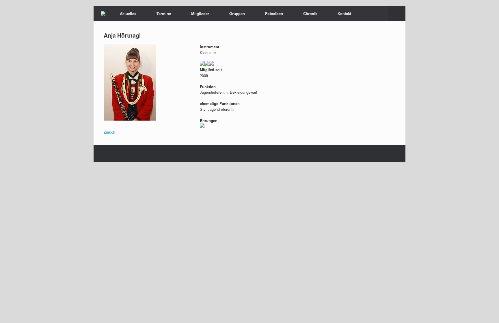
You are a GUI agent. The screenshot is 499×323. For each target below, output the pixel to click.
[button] (396, 13)
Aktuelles (128, 13)
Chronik (310, 13)
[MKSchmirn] (103, 13)
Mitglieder (200, 13)
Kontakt (344, 13)
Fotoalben (274, 13)
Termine (164, 13)
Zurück (109, 132)
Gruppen (237, 13)
